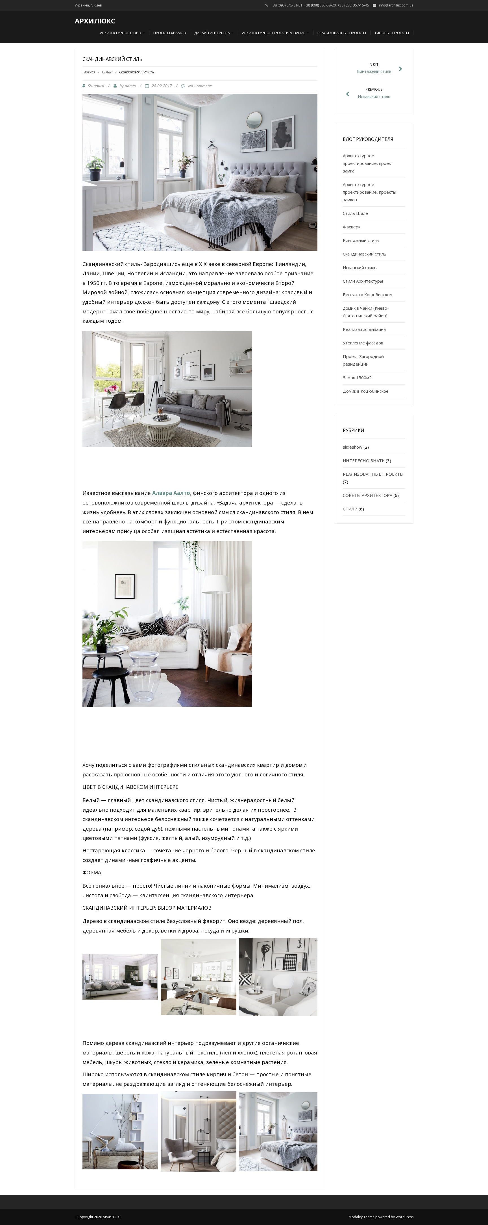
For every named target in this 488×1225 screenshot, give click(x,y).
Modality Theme (361, 1217)
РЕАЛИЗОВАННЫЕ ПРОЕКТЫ (373, 474)
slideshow (352, 447)
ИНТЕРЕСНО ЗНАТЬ (364, 460)
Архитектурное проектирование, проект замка (368, 163)
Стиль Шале (355, 213)
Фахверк (351, 227)
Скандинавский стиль (364, 254)
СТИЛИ (107, 72)
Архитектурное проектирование (274, 32)
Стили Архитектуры (363, 281)
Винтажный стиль (361, 240)
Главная (88, 72)
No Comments (200, 85)
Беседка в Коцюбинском (368, 294)
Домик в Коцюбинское (366, 391)
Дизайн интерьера (212, 32)
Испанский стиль (360, 267)
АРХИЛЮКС (95, 20)
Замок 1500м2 (357, 377)
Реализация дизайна (364, 329)
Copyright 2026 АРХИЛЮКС (99, 1217)
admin (130, 85)
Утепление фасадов (363, 343)
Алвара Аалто (171, 492)
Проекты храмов (169, 32)
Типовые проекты (391, 32)
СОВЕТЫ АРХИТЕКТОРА (367, 495)
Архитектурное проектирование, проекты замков (369, 192)
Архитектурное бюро (120, 32)
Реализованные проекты (341, 32)
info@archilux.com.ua (396, 5)
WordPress (404, 1217)
